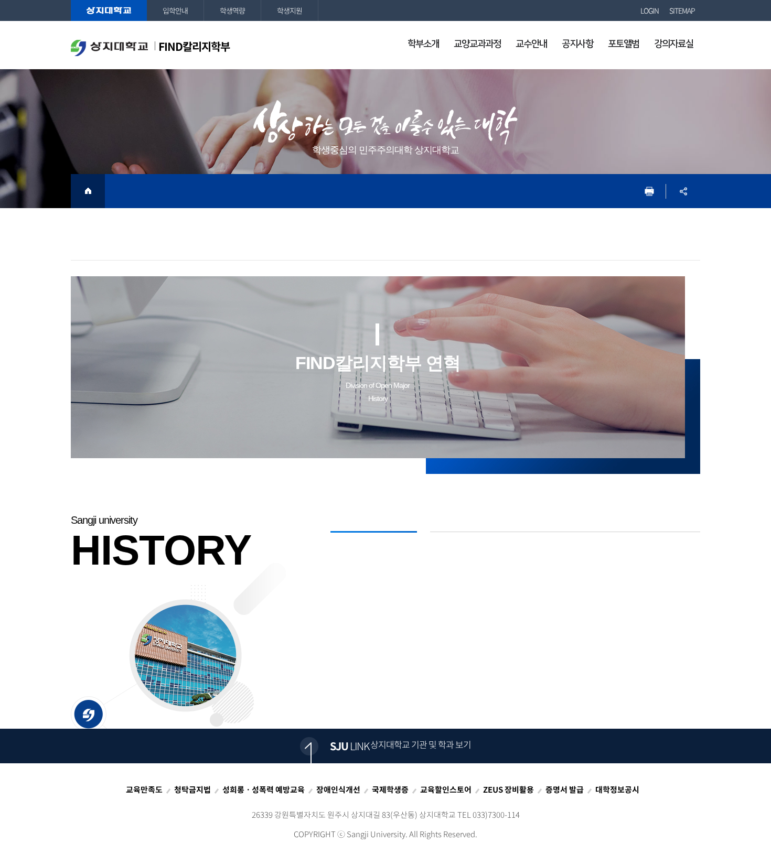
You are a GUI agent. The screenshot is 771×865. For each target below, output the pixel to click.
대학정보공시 (617, 789)
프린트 (649, 191)
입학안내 (175, 10)
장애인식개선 (338, 789)
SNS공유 (683, 191)
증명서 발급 (564, 789)
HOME (88, 191)
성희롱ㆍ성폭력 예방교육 (263, 789)
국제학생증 (390, 789)
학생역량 (232, 10)
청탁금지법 (192, 789)
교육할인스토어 (446, 789)
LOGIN (649, 10)
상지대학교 (109, 10)
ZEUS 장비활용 (508, 789)
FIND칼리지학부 (194, 46)
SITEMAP (682, 10)
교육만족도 (144, 789)
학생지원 (289, 10)
